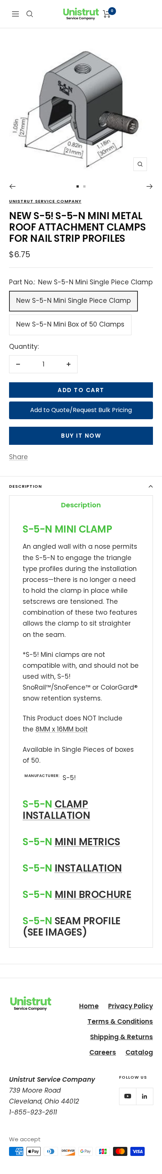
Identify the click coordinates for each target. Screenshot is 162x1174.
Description (25, 486)
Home (89, 1006)
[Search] (29, 14)
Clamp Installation (56, 809)
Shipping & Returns (121, 1036)
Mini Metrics (87, 842)
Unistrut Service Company (45, 201)
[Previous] (12, 186)
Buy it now (81, 436)
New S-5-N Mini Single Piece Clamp (73, 300)
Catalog (139, 1052)
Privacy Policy (130, 1006)
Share (18, 456)
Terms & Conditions (120, 1021)
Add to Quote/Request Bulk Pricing (81, 410)
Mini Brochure (93, 894)
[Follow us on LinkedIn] (144, 1096)
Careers (102, 1052)
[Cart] (107, 14)
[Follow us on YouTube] (127, 1096)
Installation (88, 868)
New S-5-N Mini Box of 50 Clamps (70, 324)
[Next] (150, 186)
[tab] (81, 504)
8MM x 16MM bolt (61, 729)
